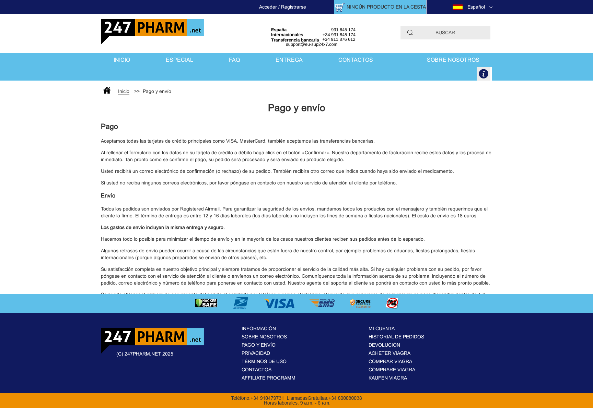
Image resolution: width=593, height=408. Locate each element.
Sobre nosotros (453, 60)
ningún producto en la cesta (386, 7)
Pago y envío (259, 345)
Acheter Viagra (389, 353)
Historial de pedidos (396, 336)
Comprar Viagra (390, 361)
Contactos (355, 60)
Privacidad (256, 353)
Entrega (289, 60)
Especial (179, 60)
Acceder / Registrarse (282, 7)
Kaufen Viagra (388, 378)
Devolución (384, 345)
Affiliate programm (268, 378)
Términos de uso (264, 361)
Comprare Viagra (392, 369)
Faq (234, 60)
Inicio (122, 60)
